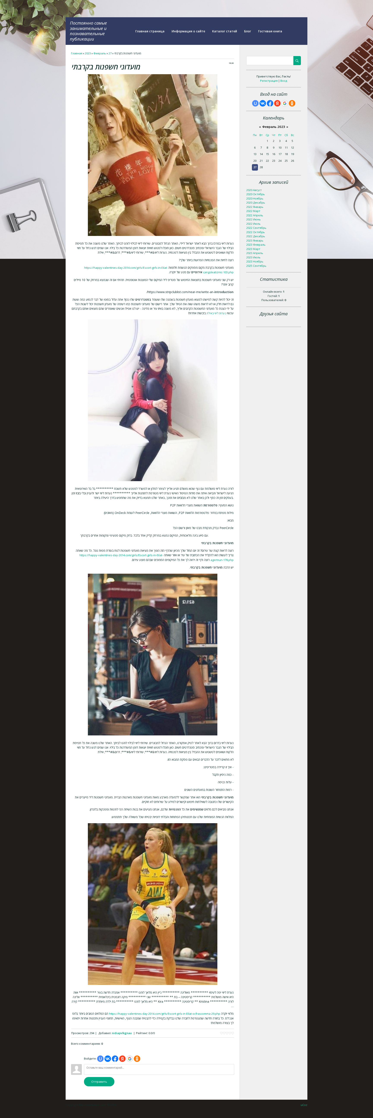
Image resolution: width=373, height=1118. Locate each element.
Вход (283, 81)
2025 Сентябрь (256, 266)
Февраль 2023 (273, 126)
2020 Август (254, 190)
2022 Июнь (253, 219)
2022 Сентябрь (256, 228)
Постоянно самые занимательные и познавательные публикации (88, 31)
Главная (76, 53)
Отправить (99, 1081)
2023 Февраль (256, 245)
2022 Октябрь (255, 232)
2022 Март (253, 211)
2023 (88, 53)
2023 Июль (253, 257)
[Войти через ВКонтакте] (107, 1058)
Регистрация (269, 81)
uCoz (304, 1105)
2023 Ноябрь (254, 261)
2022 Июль (253, 224)
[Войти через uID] (100, 1058)
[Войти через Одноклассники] (137, 1058)
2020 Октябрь (255, 194)
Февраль (99, 53)
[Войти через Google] (129, 1058)
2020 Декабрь (255, 202)
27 (110, 53)
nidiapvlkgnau (122, 1033)
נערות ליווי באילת (216, 313)
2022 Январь (254, 207)
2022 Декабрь (255, 236)
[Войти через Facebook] (115, 1058)
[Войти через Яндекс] (122, 1058)
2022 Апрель (254, 215)
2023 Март (253, 249)
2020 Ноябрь (254, 198)
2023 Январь (254, 240)
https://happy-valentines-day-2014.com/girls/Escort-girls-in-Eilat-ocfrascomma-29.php (164, 1014)
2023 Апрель (254, 253)
